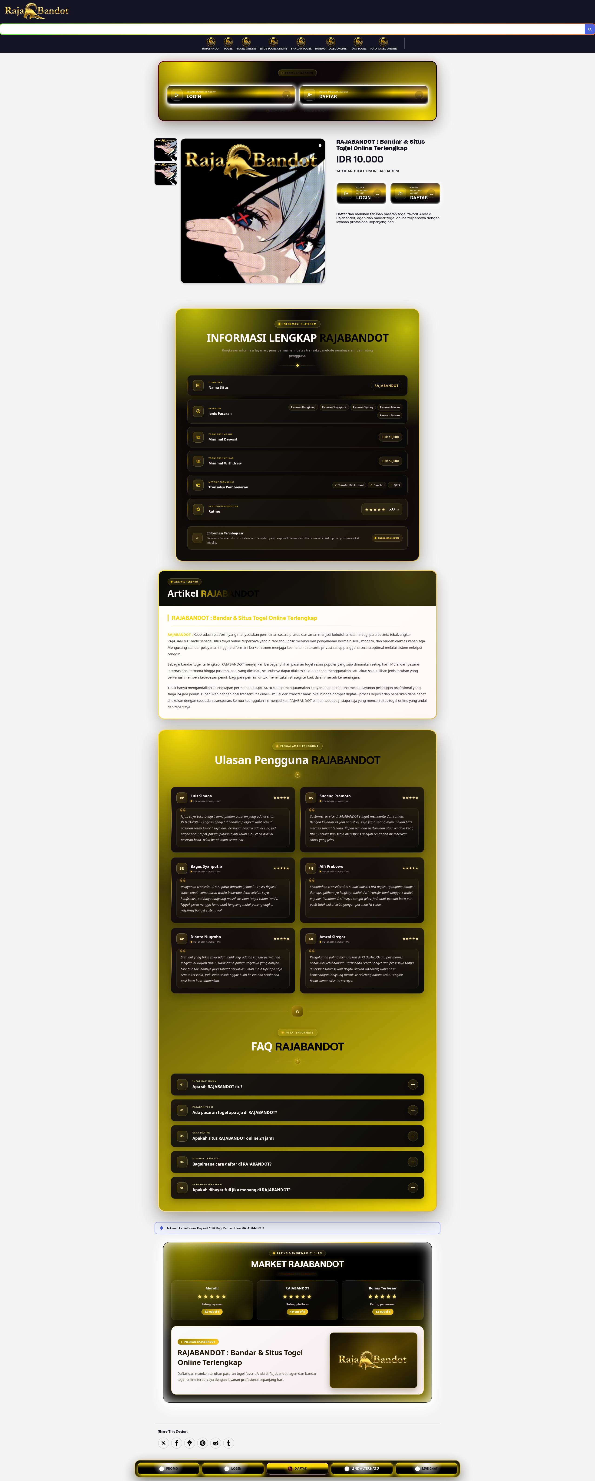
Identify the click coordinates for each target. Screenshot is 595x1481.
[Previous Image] (184, 211)
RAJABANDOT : (181, 634)
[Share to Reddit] (215, 1443)
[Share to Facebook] (176, 1443)
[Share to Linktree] (189, 1443)
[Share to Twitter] (163, 1443)
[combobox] (292, 29)
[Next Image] (321, 211)
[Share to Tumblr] (228, 1443)
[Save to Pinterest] (202, 1443)
